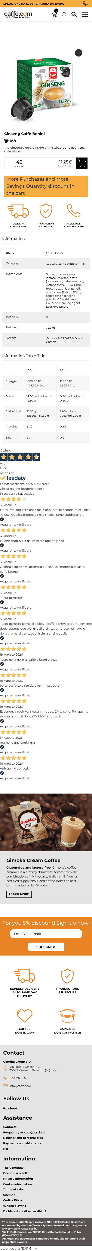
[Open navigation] (85, 14)
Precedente (8, 494)
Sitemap (9, 1195)
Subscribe (46, 947)
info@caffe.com (20, 1086)
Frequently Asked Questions (24, 1132)
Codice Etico (12, 1200)
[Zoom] (78, 53)
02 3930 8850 (18, 1077)
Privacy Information (18, 1178)
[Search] (74, 14)
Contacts (9, 1127)
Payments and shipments (22, 1143)
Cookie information (17, 1184)
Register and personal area (23, 1137)
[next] (9, 130)
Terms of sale (13, 1189)
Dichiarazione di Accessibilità (24, 1211)
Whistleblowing (15, 1205)
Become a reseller (16, 1173)
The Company (13, 1167)
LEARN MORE (19, 894)
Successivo (26, 494)
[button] (19, 1248)
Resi (6, 1148)
